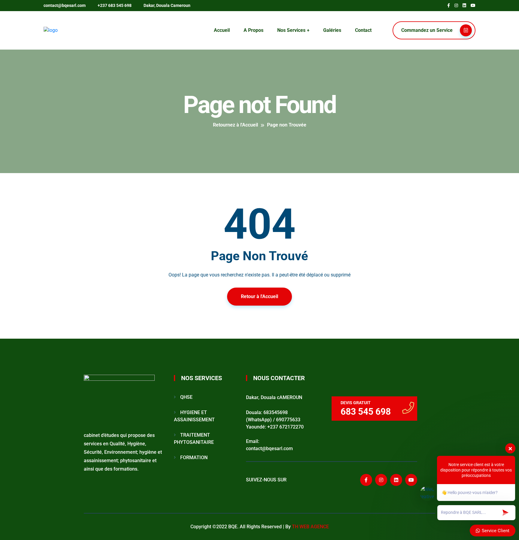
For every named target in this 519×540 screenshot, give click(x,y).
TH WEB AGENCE (310, 526)
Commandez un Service (427, 30)
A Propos (253, 30)
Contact (363, 30)
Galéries (332, 30)
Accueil (222, 30)
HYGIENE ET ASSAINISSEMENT (194, 416)
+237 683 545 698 (115, 5)
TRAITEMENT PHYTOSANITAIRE (194, 438)
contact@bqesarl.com (65, 5)
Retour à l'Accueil (259, 296)
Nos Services (291, 30)
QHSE (186, 397)
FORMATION (194, 457)
